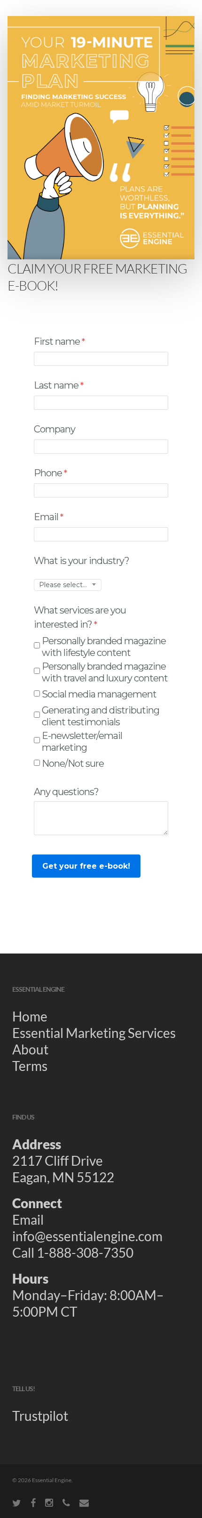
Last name (56, 385)
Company (54, 429)
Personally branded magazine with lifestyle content (104, 646)
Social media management (99, 694)
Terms (29, 1066)
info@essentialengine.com (87, 1236)
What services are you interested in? (80, 617)
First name (57, 341)
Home (29, 1016)
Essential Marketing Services (94, 1033)
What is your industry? (81, 560)
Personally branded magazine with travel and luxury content (105, 672)
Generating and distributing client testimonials (100, 716)
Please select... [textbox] (63, 585)
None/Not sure (73, 763)
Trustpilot (40, 1416)
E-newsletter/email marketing (82, 741)
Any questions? (67, 791)
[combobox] (67, 585)
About (30, 1049)
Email (46, 517)
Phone (48, 473)
